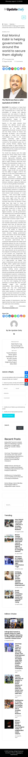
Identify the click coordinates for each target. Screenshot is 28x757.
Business (4, 31)
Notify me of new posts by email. (13, 412)
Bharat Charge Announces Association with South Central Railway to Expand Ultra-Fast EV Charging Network (19, 543)
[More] (24, 68)
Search (7, 425)
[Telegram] (18, 68)
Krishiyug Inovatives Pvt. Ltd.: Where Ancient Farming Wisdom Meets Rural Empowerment (20, 578)
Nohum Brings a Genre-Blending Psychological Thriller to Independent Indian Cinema (13, 484)
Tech (8, 31)
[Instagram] (21, 68)
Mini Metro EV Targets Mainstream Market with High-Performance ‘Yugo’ (19, 562)
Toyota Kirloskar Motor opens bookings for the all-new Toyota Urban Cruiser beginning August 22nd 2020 (11, 357)
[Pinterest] (12, 68)
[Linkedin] (9, 68)
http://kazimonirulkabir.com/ (10, 308)
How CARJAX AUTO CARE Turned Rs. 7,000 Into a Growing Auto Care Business (19, 524)
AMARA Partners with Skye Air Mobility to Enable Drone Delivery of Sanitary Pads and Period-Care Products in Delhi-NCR (14, 468)
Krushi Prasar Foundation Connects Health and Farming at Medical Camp (18, 596)
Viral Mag (18, 753)
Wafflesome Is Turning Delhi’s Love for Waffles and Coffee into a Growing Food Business (14, 476)
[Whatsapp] (15, 68)
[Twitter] (6, 68)
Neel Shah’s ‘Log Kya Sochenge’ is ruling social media (17, 345)
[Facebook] (3, 68)
